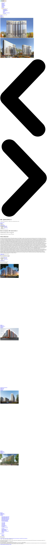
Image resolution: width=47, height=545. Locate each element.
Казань (4, 11)
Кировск (18, 538)
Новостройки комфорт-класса (5, 517)
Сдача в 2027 (3, 524)
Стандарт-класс (6, 227)
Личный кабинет (4, 529)
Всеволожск (10, 538)
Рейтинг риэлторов (4, 530)
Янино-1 (8, 538)
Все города (4, 13)
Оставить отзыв (2, 254)
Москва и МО (5, 9)
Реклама (3, 531)
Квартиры (3, 3)
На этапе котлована (4, 525)
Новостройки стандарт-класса (5, 516)
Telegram (3, 535)
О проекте (3, 528)
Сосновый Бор (21, 538)
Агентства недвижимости (5, 521)
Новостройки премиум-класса (5, 518)
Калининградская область (6, 12)
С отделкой (3, 526)
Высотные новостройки (5, 520)
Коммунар (26, 538)
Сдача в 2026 (3, 523)
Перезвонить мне (2, 225)
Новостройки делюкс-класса (5, 519)
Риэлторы (3, 7)
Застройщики (3, 5)
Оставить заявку (2, 222)
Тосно (24, 538)
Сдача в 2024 (3, 522)
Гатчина (16, 538)
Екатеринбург (5, 10)
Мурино (6, 538)
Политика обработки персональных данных (5, 544)
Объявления (3, 4)
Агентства (3, 6)
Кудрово (13, 538)
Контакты (3, 532)
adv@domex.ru (2, 533)
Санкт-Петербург (2, 538)
